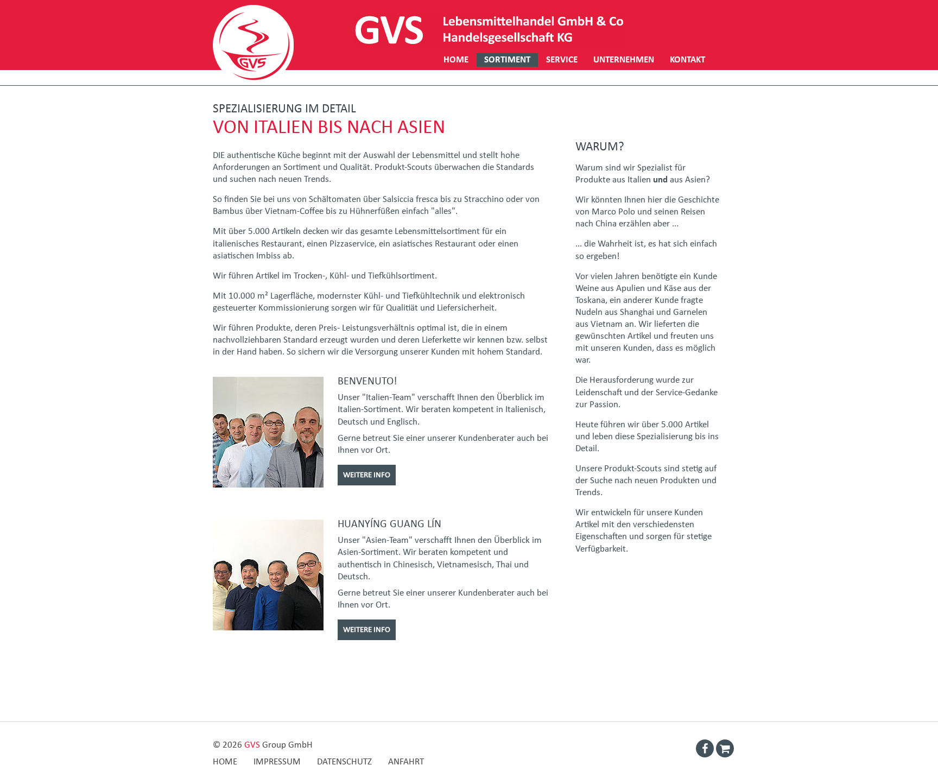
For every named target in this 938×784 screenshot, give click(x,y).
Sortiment (507, 60)
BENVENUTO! (367, 381)
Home (455, 60)
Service (562, 60)
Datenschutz (344, 762)
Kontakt (687, 60)
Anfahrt (406, 762)
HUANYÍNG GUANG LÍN (389, 524)
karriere (462, 73)
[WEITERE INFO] (367, 462)
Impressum (277, 762)
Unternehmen (623, 60)
